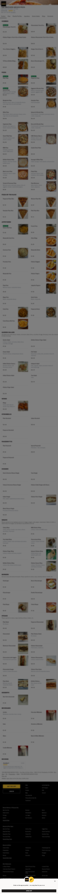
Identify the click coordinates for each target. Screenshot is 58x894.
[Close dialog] (54, 881)
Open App (29, 890)
